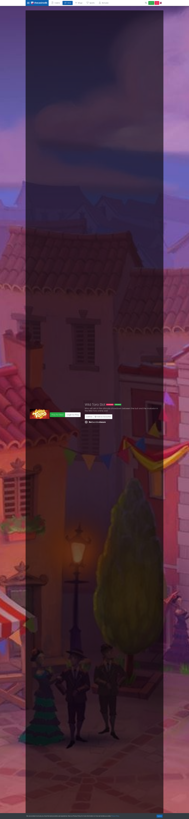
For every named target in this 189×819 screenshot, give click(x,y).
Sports (92, 3)
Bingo (80, 3)
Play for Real (57, 414)
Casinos (89, 417)
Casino (57, 3)
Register (151, 3)
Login (156, 3)
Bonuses (105, 3)
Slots (69, 3)
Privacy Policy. (115, 816)
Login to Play (73, 414)
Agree (159, 816)
